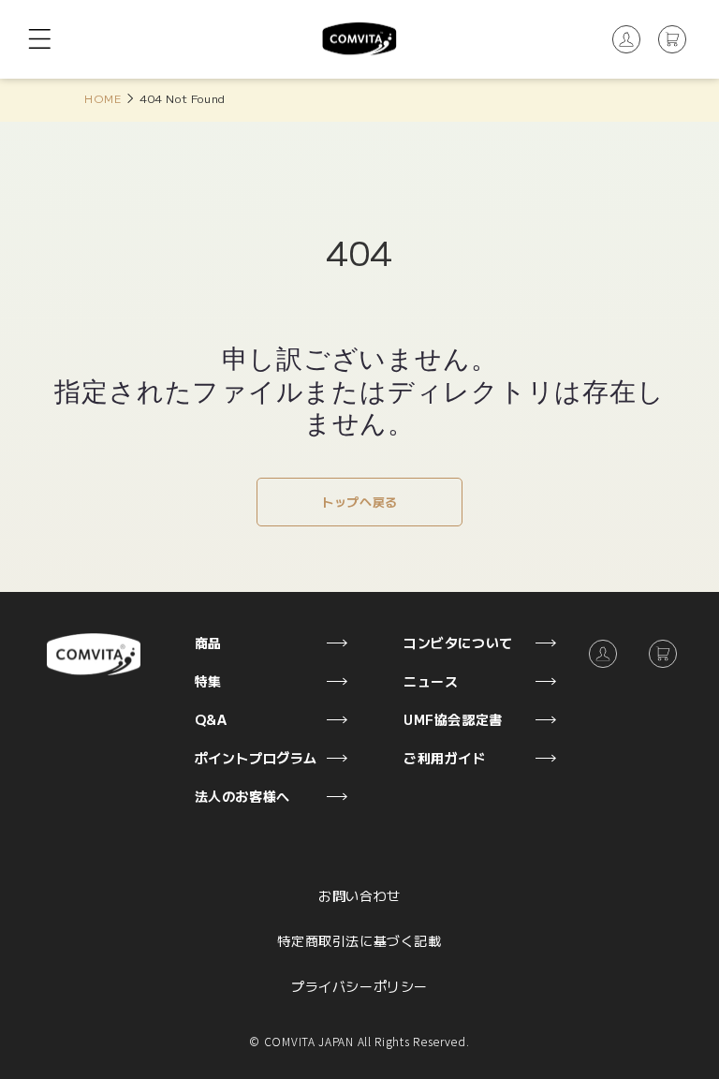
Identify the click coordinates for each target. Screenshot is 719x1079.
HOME (102, 98)
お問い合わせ (359, 895)
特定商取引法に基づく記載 (359, 940)
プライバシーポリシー (359, 986)
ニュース (431, 681)
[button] (39, 39)
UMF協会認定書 (453, 719)
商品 (208, 642)
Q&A (211, 719)
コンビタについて (458, 642)
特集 (208, 681)
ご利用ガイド (445, 757)
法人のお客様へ (242, 796)
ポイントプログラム (256, 757)
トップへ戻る (359, 501)
